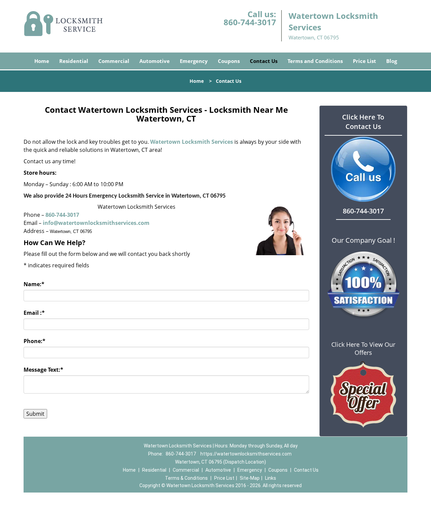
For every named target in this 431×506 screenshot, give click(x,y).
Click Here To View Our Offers (363, 348)
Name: (34, 284)
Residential (73, 61)
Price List (364, 61)
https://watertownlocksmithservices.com (246, 454)
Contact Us (263, 61)
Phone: (34, 341)
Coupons (229, 61)
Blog (391, 61)
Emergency (194, 61)
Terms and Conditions (315, 61)
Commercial (113, 61)
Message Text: (43, 369)
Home (41, 61)
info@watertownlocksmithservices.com (96, 223)
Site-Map (250, 478)
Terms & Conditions (186, 478)
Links (270, 478)
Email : (34, 312)
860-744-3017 (250, 22)
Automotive (154, 61)
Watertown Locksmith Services (191, 141)
